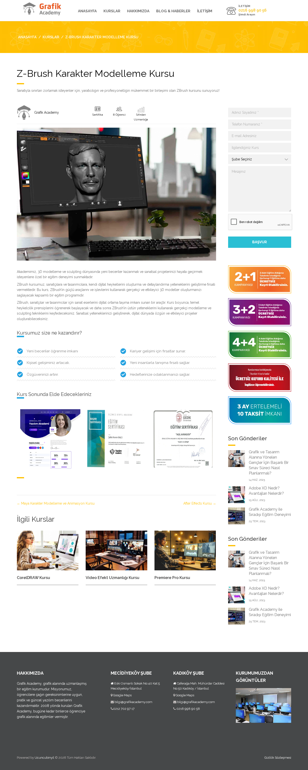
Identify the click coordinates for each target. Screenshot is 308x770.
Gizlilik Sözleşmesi (277, 757)
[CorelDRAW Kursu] (47, 550)
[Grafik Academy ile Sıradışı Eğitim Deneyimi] (236, 515)
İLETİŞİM (204, 11)
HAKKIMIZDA (138, 11)
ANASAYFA (87, 11)
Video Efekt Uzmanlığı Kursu (112, 577)
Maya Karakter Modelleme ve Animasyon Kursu (57, 503)
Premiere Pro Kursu (172, 577)
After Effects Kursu (198, 503)
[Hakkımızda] (24, 112)
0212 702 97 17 (124, 709)
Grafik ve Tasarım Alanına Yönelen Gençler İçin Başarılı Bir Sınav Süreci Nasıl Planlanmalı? (269, 462)
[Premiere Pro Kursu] (185, 550)
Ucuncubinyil (44, 757)
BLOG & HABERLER (173, 11)
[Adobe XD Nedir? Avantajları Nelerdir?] (236, 494)
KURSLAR (111, 11)
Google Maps (122, 695)
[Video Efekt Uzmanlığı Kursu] (116, 550)
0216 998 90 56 (188, 709)
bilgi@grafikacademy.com (133, 702)
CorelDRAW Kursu (33, 577)
